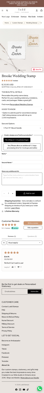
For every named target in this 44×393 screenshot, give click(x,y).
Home (7, 23)
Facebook (5, 353)
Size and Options (8, 123)
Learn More (15, 208)
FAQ (3, 310)
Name (4, 154)
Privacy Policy (7, 331)
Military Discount (8, 324)
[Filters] (4, 243)
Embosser (15, 17)
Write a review (33, 223)
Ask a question (32, 227)
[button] (7, 80)
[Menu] (2, 10)
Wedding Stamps (31, 23)
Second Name (7, 162)
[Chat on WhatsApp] (39, 388)
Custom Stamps (17, 23)
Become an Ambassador (11, 341)
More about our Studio (30, 378)
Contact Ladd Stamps (10, 306)
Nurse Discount (7, 320)
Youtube (5, 361)
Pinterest (5, 357)
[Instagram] (20, 389)
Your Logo (6, 17)
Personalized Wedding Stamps (21, 104)
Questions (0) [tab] (32, 236)
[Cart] (41, 10)
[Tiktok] (27, 389)
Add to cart (30, 193)
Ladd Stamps (24, 385)
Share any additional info (10, 171)
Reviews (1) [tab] (12, 236)
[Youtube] (24, 389)
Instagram (5, 345)
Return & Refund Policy (10, 317)
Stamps (24, 17)
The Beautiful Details (12, 92)
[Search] (7, 10)
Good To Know (8, 109)
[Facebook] (16, 389)
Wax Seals (32, 17)
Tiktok (4, 349)
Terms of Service (8, 327)
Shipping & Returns (9, 313)
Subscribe (34, 291)
